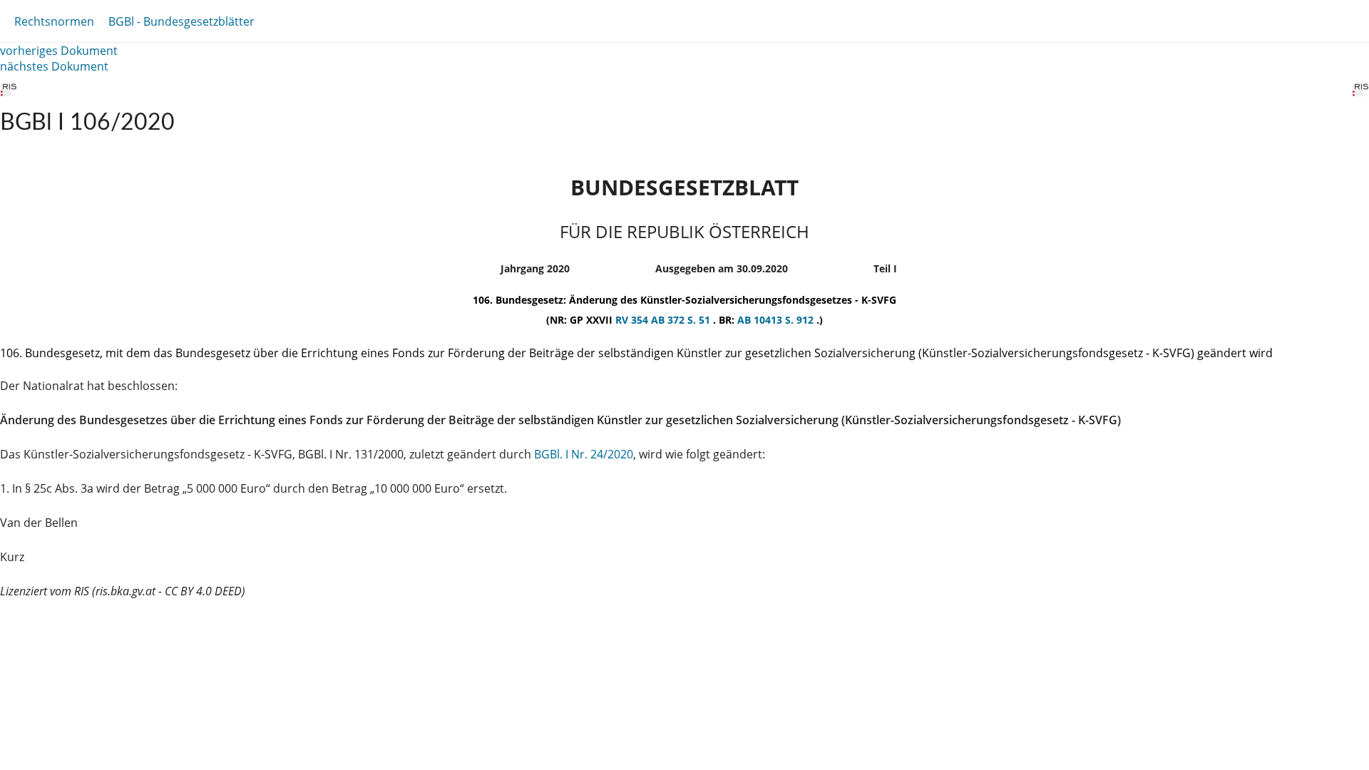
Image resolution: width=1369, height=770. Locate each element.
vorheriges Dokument (59, 50)
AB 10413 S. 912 (776, 320)
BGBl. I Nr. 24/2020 (583, 454)
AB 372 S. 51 (682, 320)
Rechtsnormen (54, 21)
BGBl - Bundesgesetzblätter (181, 21)
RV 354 (633, 320)
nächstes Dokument (54, 66)
